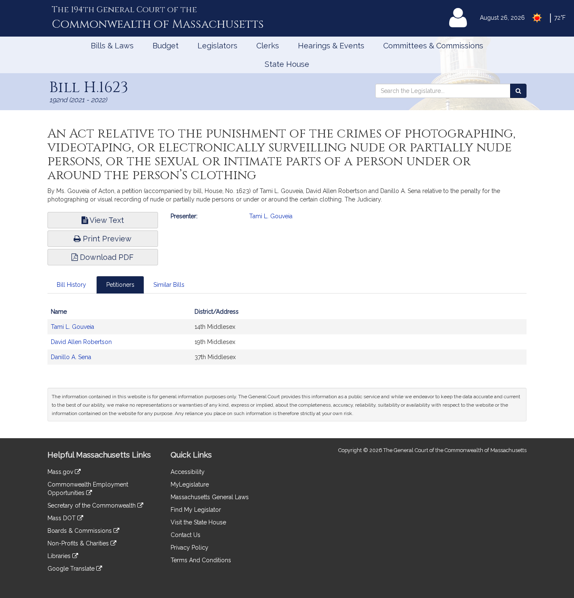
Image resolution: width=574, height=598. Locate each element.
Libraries (59, 556)
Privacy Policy (189, 547)
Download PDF (106, 257)
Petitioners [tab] (120, 284)
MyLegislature (190, 484)
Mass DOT (62, 518)
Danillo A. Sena (71, 357)
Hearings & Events (331, 45)
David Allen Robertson (81, 342)
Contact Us (185, 535)
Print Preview (106, 238)
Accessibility (188, 471)
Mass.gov (61, 471)
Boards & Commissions (80, 530)
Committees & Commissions (433, 45)
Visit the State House (198, 522)
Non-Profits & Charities (79, 543)
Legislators (217, 45)
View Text (106, 220)
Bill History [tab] (71, 284)
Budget (166, 45)
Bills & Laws (112, 45)
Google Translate (71, 568)
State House (287, 64)
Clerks (267, 45)
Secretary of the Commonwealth (92, 505)
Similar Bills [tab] (168, 284)
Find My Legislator (196, 509)
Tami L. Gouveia (270, 216)
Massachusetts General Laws (210, 497)
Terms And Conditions (201, 560)
